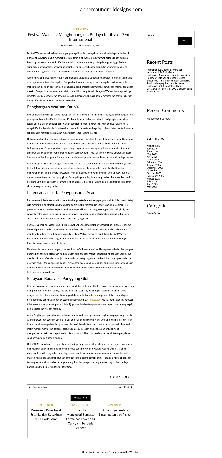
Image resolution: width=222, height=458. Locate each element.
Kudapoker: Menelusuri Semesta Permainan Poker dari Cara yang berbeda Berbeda (80, 419)
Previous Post (40, 387)
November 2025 (155, 170)
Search (150, 35)
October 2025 (154, 173)
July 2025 (152, 182)
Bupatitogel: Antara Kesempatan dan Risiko (168, 81)
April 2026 (152, 157)
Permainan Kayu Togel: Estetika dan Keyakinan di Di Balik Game (46, 415)
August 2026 (153, 146)
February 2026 (154, 162)
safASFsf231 (69, 46)
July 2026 (152, 149)
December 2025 (155, 168)
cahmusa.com (94, 300)
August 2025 (153, 179)
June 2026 (152, 151)
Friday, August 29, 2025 (89, 46)
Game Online (80, 29)
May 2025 (152, 187)
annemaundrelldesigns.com (111, 9)
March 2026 (153, 160)
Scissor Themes (100, 452)
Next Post (123, 387)
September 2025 (155, 176)
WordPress (134, 452)
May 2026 (152, 154)
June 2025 (152, 184)
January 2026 (154, 165)
